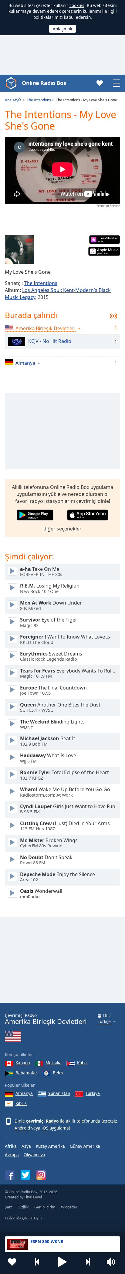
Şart (8, 1207)
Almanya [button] (25, 363)
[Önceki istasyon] (37, 1262)
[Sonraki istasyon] (87, 1262)
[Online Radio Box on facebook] (10, 1175)
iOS (45, 1128)
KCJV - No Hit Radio (49, 341)
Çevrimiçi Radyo (46, 1018)
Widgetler (69, 1207)
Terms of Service (108, 206)
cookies (76, 5)
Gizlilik (23, 1207)
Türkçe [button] (104, 1021)
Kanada (22, 1063)
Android (22, 1128)
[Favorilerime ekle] (12, 1262)
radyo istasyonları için (23, 1217)
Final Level (33, 1197)
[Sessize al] (113, 1262)
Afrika (11, 1146)
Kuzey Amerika (50, 1146)
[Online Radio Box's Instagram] (41, 1175)
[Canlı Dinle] (12, 571)
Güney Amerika (85, 1146)
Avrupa (12, 1154)
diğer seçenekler (62, 528)
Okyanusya (34, 1154)
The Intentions (40, 283)
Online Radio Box (44, 82)
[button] (62, 1262)
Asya (26, 1146)
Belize (59, 1073)
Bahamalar (26, 1073)
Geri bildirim (44, 1207)
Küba (82, 1063)
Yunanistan (59, 1093)
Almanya (24, 1093)
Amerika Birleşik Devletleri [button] (45, 328)
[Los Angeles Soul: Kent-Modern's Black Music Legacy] (19, 249)
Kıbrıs (21, 1103)
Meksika (54, 1063)
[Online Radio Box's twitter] (25, 1175)
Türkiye (93, 1093)
